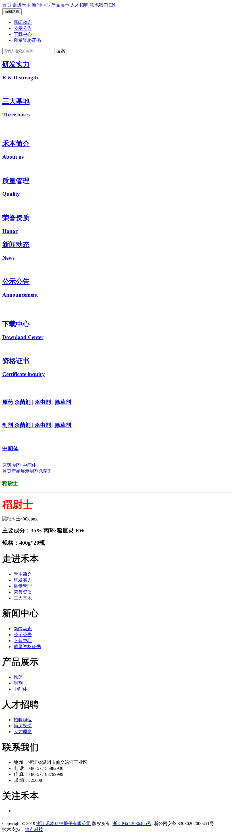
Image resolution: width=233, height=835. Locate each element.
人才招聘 (79, 5)
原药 (6, 465)
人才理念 (23, 731)
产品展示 (60, 5)
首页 (6, 5)
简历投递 (23, 725)
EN (112, 5)
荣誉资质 (23, 592)
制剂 (17, 465)
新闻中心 (41, 5)
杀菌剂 (45, 471)
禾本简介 (23, 574)
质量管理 (23, 586)
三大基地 (23, 598)
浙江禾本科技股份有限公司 (63, 823)
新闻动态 (12, 11)
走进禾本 (22, 5)
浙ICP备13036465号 (132, 823)
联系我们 (99, 5)
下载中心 (23, 34)
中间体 (29, 465)
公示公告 (23, 28)
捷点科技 (34, 829)
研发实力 (23, 580)
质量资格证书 (27, 40)
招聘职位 (23, 719)
